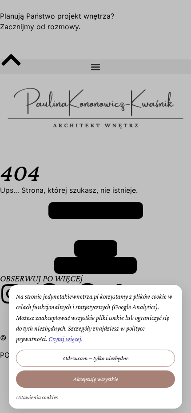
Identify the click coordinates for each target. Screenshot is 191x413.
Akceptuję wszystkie (95, 378)
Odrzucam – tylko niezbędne (95, 358)
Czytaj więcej (64, 339)
